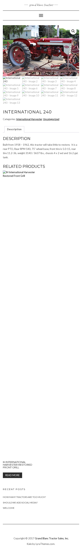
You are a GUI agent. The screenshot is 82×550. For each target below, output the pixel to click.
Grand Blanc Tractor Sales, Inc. (52, 538)
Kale (29, 543)
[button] (73, 31)
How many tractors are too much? (24, 497)
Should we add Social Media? (20, 502)
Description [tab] (14, 129)
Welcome (8, 507)
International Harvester (29, 119)
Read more (12, 475)
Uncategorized (51, 119)
